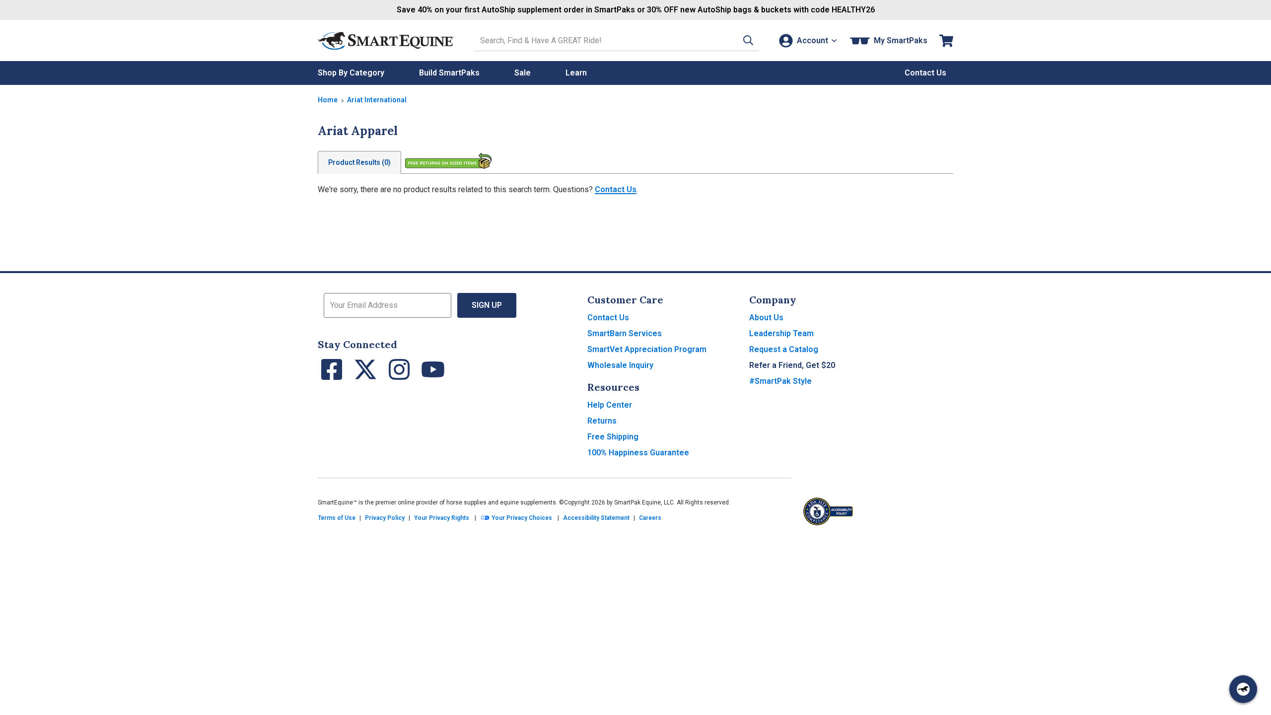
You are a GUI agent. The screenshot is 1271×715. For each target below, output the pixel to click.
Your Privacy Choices (521, 517)
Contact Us (615, 189)
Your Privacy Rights (441, 517)
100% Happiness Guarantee (638, 452)
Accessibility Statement (596, 517)
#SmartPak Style (780, 381)
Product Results (359, 162)
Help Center (609, 405)
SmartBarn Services (624, 333)
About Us (766, 317)
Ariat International (377, 100)
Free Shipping (612, 436)
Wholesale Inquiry (620, 365)
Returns (602, 421)
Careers (650, 517)
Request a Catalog (783, 349)
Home (328, 100)
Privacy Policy (385, 517)
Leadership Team (781, 333)
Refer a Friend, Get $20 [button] (792, 365)
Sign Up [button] (487, 305)
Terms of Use (336, 517)
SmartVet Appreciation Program (646, 349)
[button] (748, 40)
